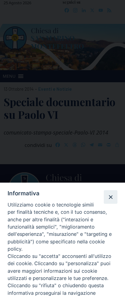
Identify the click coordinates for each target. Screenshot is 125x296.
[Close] (110, 196)
